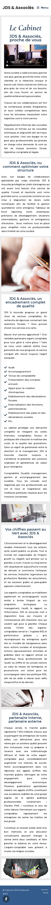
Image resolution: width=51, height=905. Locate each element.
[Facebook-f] (6, 899)
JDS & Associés (18, 8)
